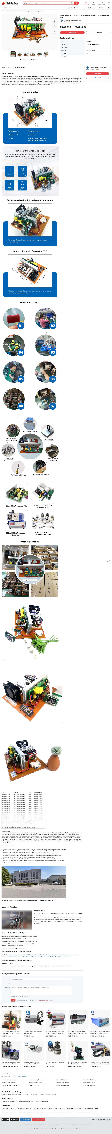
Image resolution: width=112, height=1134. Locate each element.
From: (8, 979)
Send (13, 1000)
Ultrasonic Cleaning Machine (62, 1082)
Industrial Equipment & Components (14, 11)
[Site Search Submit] (76, 3)
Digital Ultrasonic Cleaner (89, 1082)
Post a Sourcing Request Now (44, 1000)
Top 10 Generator (57, 1112)
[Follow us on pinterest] (107, 1119)
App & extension (92, 8)
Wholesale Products (56, 1124)
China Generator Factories (9, 1108)
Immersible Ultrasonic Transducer (9, 1085)
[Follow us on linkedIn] (109, 1119)
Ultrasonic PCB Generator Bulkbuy (84, 1112)
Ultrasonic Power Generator (9, 1112)
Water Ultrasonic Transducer (43, 1112)
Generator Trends (68, 1112)
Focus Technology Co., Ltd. (45, 1128)
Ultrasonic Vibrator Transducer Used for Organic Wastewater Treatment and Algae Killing (100, 1063)
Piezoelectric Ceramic (34, 1085)
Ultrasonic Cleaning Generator (17, 956)
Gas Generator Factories (40, 1108)
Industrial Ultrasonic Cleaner (35, 1082)
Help (83, 8)
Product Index (82, 1124)
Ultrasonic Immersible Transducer (49, 956)
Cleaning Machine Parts (40, 11)
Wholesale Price (65, 1124)
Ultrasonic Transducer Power (91, 1108)
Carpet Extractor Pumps (42, 1101)
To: (9, 983)
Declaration (72, 1128)
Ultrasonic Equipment (63, 956)
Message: (7, 987)
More (3, 1115)
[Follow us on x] (101, 1119)
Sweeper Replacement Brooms (26, 1101)
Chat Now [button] (99, 32)
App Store (5, 1119)
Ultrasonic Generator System (74, 1108)
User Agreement (64, 1128)
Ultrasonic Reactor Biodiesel (62, 1085)
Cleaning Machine (29, 11)
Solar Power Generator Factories (56, 1108)
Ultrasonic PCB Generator (27, 955)
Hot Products (25, 1124)
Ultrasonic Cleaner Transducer (26, 1112)
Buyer (75, 8)
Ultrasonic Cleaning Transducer (54, 955)
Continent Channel (74, 1124)
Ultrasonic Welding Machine (89, 1085)
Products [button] (26, 3)
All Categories (7, 8)
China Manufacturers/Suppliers (43, 1124)
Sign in (108, 4)
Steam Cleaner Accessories (9, 1101)
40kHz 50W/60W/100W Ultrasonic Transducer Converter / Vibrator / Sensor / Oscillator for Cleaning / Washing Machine (34, 1063)
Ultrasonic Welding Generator (32, 956)
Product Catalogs (23, 1076)
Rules (109, 8)
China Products (32, 1124)
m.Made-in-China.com (59, 1125)
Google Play (14, 1119)
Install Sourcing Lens (39, 1119)
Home (3, 11)
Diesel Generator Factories (24, 1108)
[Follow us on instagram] (103, 1119)
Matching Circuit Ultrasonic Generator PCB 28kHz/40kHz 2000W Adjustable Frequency (10, 1033)
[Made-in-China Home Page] (10, 3)
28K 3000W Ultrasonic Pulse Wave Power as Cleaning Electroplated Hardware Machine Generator (100, 1033)
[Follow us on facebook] (98, 1119)
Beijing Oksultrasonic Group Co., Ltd (72, 20)
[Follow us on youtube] (105, 1119)
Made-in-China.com (49, 1125)
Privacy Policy (79, 1128)
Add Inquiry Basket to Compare (30, 60)
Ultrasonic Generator (15, 955)
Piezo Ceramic (5, 956)
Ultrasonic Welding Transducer (70, 955)
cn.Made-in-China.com (70, 1125)
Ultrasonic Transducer (40, 955)
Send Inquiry (72, 32)
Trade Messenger (25, 1119)
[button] (71, 3)
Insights (88, 1124)
